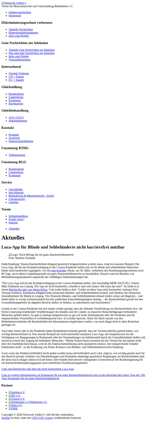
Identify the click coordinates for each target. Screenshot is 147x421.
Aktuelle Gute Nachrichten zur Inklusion (32, 49)
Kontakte (14, 134)
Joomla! (5, 417)
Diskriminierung (18, 120)
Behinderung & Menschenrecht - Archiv (31, 195)
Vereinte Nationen (19, 73)
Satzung (13, 222)
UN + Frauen (16, 76)
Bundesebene (16, 93)
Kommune (15, 100)
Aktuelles (14, 228)
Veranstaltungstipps (19, 59)
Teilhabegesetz (17, 155)
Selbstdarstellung (18, 216)
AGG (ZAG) (16, 117)
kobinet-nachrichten (20, 12)
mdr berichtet (58, 270)
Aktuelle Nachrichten (21, 29)
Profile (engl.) (16, 219)
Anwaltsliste (16, 189)
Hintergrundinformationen (23, 32)
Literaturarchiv (17, 199)
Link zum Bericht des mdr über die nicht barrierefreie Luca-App (37, 369)
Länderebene (16, 97)
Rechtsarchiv (16, 103)
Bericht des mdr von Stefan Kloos (28, 289)
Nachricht (14, 137)
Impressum (15, 15)
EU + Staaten (16, 79)
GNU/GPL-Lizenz (42, 417)
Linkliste (13, 202)
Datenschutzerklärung (21, 141)
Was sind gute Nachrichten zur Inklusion (31, 53)
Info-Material (16, 192)
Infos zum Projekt (19, 35)
